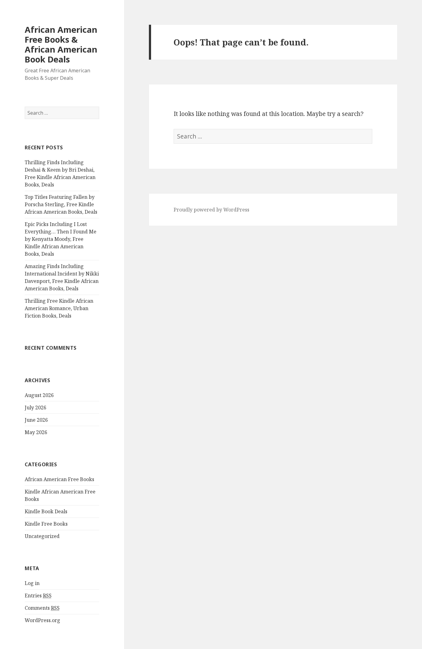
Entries (38, 595)
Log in (32, 583)
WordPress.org (42, 620)
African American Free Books (59, 479)
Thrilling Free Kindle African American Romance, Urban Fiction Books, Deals (59, 308)
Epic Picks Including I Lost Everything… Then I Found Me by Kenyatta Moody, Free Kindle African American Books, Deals (60, 239)
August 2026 (39, 395)
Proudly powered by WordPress (211, 209)
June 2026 (36, 419)
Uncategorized (42, 536)
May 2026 (36, 432)
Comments (42, 607)
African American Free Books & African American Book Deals (61, 44)
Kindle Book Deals (46, 511)
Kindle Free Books (46, 523)
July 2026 (35, 407)
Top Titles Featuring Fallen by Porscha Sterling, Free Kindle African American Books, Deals (61, 204)
